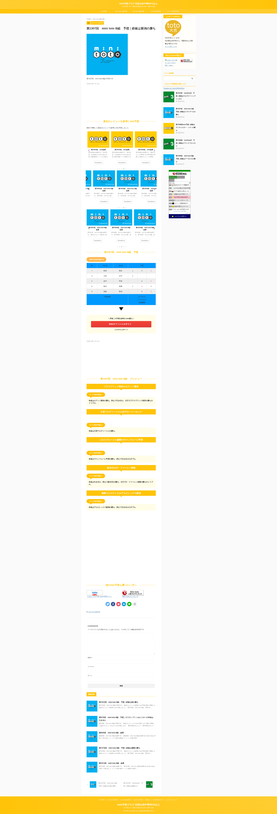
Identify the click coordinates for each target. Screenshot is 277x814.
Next (154, 150)
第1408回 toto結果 (145, 150)
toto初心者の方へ (158, 800)
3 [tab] (122, 169)
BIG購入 (147, 800)
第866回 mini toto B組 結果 (111, 733)
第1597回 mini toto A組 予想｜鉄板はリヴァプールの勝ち (186, 111)
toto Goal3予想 (156, 11)
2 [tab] (119, 169)
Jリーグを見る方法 (173, 11)
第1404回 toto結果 (121, 150)
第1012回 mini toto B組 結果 (111, 763)
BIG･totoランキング (130, 596)
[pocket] (118, 604)
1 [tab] (117, 169)
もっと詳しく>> (171, 46)
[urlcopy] (135, 604)
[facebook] (113, 604)
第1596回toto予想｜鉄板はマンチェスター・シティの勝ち (186, 127)
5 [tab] (126, 169)
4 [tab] (124, 169)
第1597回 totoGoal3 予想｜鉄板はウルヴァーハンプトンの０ (186, 96)
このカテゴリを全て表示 (179, 211)
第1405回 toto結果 (97, 150)
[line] (129, 604)
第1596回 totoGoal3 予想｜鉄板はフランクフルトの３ (186, 143)
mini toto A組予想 (121, 11)
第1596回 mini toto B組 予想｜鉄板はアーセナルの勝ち (186, 158)
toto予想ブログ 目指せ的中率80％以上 (138, 3)
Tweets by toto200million (173, 88)
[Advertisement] (105, 101)
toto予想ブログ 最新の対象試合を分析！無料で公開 (139, 807)
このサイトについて (172, 800)
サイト (90, 675)
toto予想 (104, 11)
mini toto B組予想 (138, 11)
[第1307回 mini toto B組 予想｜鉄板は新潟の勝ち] (124, 604)
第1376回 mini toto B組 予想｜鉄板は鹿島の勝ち (119, 748)
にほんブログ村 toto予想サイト (99, 596)
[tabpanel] (98, 149)
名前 (90, 657)
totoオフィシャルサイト (120, 324)
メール (91, 666)
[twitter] (107, 604)
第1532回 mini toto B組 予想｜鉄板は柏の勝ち (118, 702)
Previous (89, 150)
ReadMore (97, 162)
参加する (188, 213)
